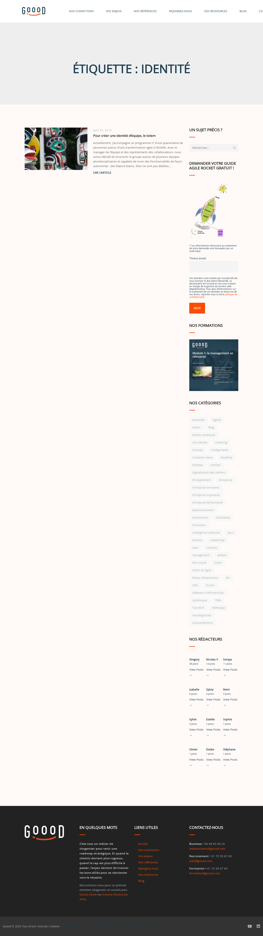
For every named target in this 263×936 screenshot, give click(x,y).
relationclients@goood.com (207, 848)
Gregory (194, 659)
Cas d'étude (199, 442)
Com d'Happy (69, 926)
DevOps (216, 465)
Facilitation (223, 517)
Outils (218, 562)
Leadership (217, 540)
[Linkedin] (258, 926)
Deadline (226, 457)
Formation (198, 525)
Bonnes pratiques (203, 435)
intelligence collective (206, 532)
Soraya (227, 659)
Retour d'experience (205, 577)
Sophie (227, 719)
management (200, 555)
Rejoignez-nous (180, 11)
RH (228, 577)
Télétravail (218, 608)
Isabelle (194, 689)
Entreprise (225, 480)
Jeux (230, 532)
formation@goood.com (204, 873)
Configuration (219, 450)
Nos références (145, 11)
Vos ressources (148, 874)
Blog (211, 427)
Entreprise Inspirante (206, 495)
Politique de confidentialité (133, 924)
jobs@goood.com (200, 861)
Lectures (211, 547)
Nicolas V (212, 659)
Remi (226, 689)
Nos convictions (81, 11)
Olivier (193, 749)
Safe (195, 585)
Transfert (198, 608)
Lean (195, 547)
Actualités (198, 420)
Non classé (199, 562)
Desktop (197, 465)
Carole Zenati (88, 894)
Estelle (210, 719)
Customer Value (202, 457)
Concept (197, 450)
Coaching (221, 442)
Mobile (221, 555)
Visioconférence (202, 623)
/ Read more (138, 172)
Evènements (200, 517)
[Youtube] (250, 926)
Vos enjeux (113, 11)
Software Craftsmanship (208, 593)
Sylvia (210, 689)
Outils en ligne (201, 570)
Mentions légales (101, 924)
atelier (196, 427)
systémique (199, 600)
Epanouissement (203, 510)
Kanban (197, 540)
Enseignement (201, 480)
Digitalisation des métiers (208, 472)
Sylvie (193, 719)
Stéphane (229, 749)
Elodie (210, 749)
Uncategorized (201, 615)
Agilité (217, 420)
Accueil (143, 844)
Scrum (210, 585)
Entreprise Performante (207, 502)
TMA (218, 600)
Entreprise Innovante (205, 487)
